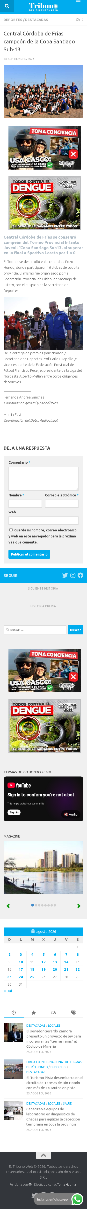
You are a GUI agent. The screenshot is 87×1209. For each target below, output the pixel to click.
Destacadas (36, 20)
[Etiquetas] (74, 1013)
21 (66, 969)
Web (12, 512)
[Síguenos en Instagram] (73, 575)
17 (21, 969)
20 (55, 969)
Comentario (19, 462)
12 (43, 962)
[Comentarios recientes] (54, 1013)
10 (21, 962)
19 (43, 969)
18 (32, 969)
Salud (67, 1103)
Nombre (16, 495)
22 (77, 969)
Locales (54, 1025)
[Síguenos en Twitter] (65, 575)
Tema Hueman (67, 1184)
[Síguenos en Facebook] (80, 575)
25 (32, 977)
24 (21, 977)
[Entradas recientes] (14, 1013)
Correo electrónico (62, 495)
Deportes (13, 20)
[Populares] (34, 1013)
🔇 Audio (71, 814)
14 (66, 962)
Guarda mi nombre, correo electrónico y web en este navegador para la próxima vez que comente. (42, 536)
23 (9, 977)
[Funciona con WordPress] (30, 1184)
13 (55, 962)
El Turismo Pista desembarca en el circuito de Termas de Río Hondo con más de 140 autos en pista (54, 1083)
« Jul (8, 991)
